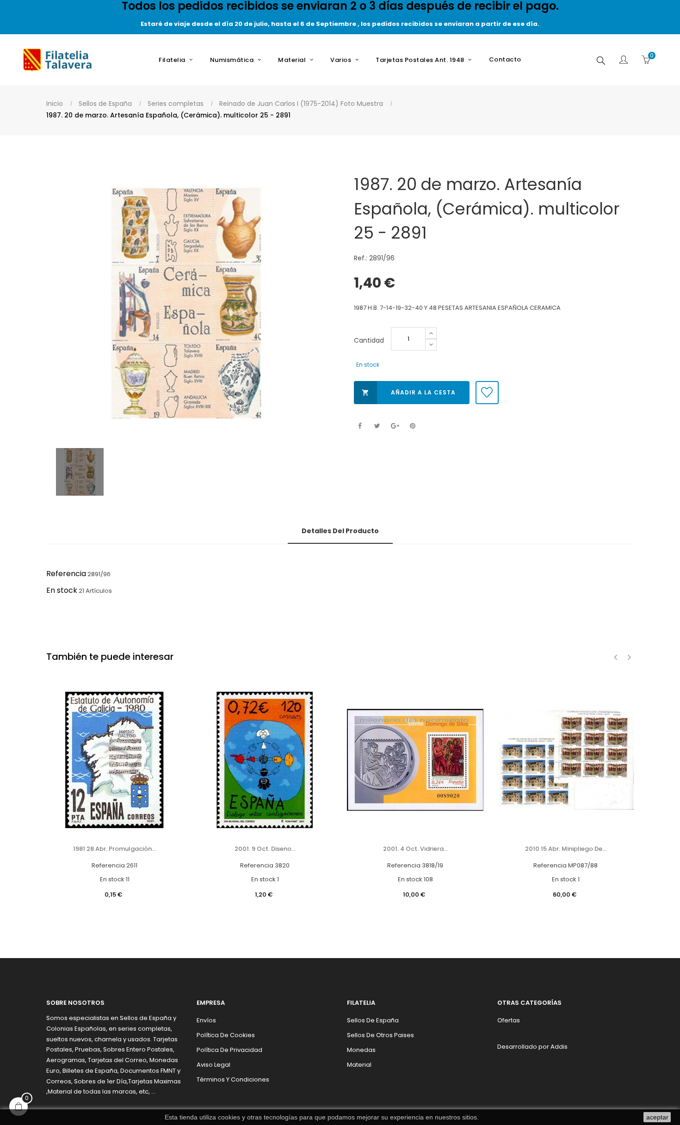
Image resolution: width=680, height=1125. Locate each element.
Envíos (206, 1020)
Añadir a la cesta (409, 392)
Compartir (359, 426)
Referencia (66, 573)
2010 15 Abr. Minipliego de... (565, 848)
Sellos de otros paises (380, 1035)
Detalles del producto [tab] (340, 530)
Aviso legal (213, 1064)
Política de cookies (226, 1035)
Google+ (395, 426)
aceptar (657, 1117)
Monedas (361, 1049)
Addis (559, 1046)
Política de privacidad (229, 1049)
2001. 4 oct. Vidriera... (415, 848)
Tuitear (377, 426)
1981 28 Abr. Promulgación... (114, 848)
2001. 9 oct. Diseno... (265, 848)
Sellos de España (373, 1020)
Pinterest (412, 426)
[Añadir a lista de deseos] (487, 392)
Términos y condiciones (233, 1079)
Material (359, 1064)
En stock (61, 590)
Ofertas (508, 1020)
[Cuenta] (623, 60)
